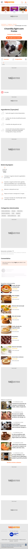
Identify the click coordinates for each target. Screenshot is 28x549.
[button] (26, 10)
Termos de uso (22, 539)
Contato (16, 541)
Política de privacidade (13, 539)
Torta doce (4, 215)
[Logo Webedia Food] (14, 534)
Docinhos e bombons (6, 213)
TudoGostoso (3, 24)
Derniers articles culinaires (14, 462)
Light (19, 215)
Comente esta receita (14, 34)
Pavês (13, 213)
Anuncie (11, 541)
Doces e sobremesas (6, 210)
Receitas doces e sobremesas (8, 25)
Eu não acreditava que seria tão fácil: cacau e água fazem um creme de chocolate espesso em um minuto (19, 436)
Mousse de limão (17, 347)
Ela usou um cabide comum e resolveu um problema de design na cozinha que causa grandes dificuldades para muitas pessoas (18, 415)
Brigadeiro (18, 213)
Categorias (10, 24)
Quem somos (4, 539)
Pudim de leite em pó (12, 215)
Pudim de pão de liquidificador (16, 327)
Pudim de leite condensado (16, 286)
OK (25, 544)
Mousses (13, 210)
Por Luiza (6, 92)
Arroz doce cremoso (17, 357)
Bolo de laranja (16, 316)
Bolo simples (15, 295)
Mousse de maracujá (18, 306)
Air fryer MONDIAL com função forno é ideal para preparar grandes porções (19, 456)
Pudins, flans (19, 210)
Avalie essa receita (15, 38)
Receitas (15, 24)
